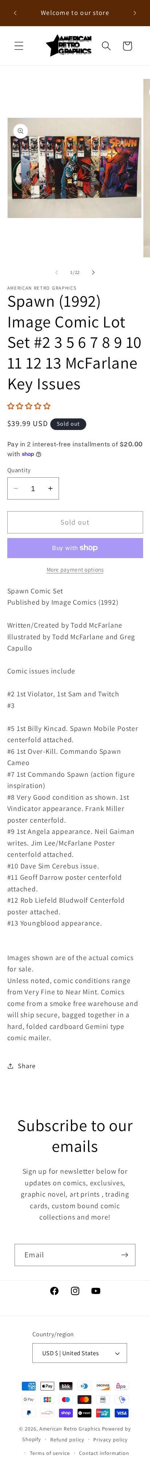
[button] (18, 46)
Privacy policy (110, 1439)
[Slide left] (56, 272)
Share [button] (26, 1065)
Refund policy (67, 1439)
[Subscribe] (124, 1255)
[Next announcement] (135, 13)
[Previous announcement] (15, 13)
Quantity (19, 470)
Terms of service (50, 1452)
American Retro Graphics (69, 1428)
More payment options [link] (75, 569)
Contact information (104, 1452)
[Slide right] (94, 272)
